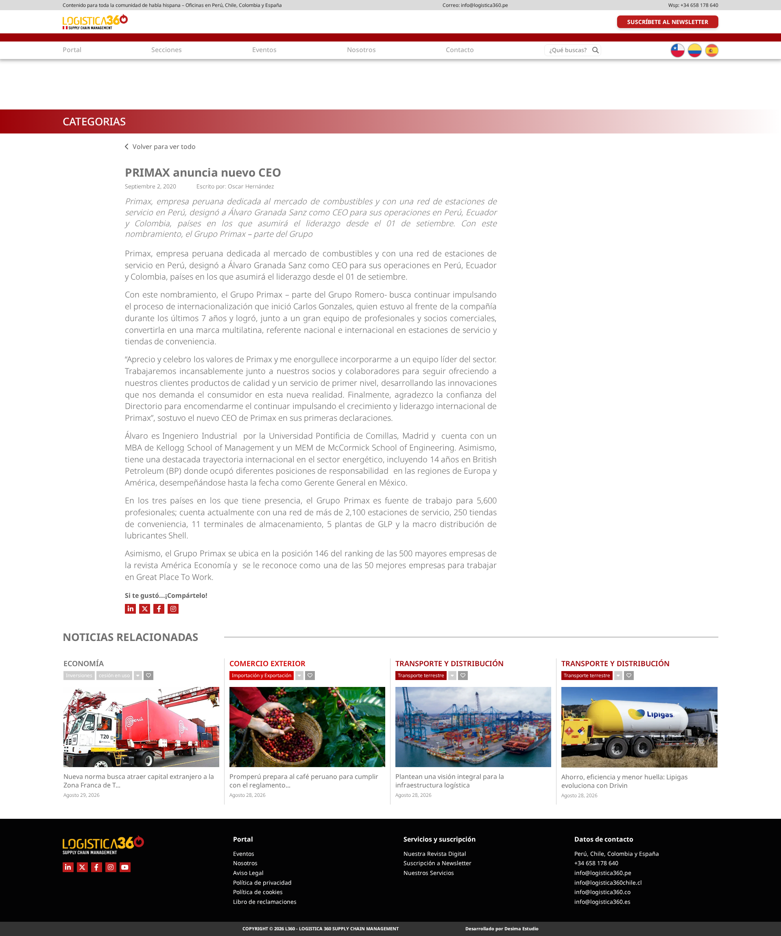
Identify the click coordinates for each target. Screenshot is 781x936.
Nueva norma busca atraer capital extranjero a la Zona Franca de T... (138, 780)
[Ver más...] (138, 675)
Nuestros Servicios (429, 873)
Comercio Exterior (267, 663)
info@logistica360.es (602, 901)
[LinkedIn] (130, 608)
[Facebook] (159, 608)
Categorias (94, 121)
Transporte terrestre (421, 675)
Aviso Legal (248, 873)
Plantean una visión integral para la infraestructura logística (449, 780)
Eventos (243, 853)
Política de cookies (258, 892)
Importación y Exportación (261, 675)
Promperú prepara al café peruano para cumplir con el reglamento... (303, 780)
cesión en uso (114, 675)
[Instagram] (173, 608)
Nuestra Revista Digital (435, 853)
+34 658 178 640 (699, 5)
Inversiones (79, 675)
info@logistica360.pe (484, 5)
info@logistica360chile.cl (608, 882)
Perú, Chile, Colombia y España (616, 853)
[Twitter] (145, 608)
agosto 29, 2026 (81, 795)
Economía (83, 663)
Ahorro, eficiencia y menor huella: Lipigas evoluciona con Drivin (624, 781)
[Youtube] (125, 867)
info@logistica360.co (602, 892)
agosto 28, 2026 (247, 795)
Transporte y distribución (449, 663)
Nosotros (245, 863)
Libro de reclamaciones (265, 901)
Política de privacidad (262, 882)
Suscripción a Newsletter (437, 863)
